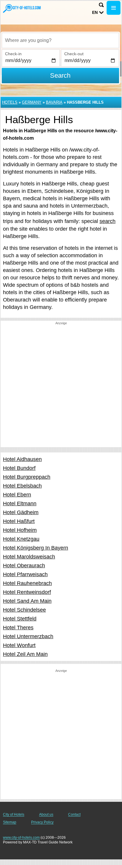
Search (60, 75)
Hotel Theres (18, 628)
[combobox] (60, 40)
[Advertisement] (61, 386)
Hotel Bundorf (19, 468)
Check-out (74, 53)
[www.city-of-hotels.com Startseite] (22, 8)
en (95, 12)
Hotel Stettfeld (19, 619)
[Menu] (114, 8)
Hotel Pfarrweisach (25, 574)
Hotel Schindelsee (24, 610)
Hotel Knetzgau (21, 539)
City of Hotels (13, 814)
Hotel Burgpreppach (26, 477)
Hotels (9, 102)
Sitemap (9, 822)
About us (46, 814)
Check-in (13, 53)
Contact (74, 814)
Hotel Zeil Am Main (25, 654)
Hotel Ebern (17, 495)
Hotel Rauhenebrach (27, 583)
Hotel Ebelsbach (22, 486)
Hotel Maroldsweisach (29, 557)
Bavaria (54, 102)
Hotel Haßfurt (19, 521)
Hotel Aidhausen (22, 459)
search (107, 221)
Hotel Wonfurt (19, 645)
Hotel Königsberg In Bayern (35, 548)
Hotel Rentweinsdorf (27, 592)
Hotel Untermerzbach (28, 636)
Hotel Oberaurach (24, 565)
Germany (31, 102)
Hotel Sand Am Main (27, 601)
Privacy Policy (42, 822)
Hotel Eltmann (19, 503)
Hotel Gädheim (20, 512)
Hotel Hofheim (20, 530)
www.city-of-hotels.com (21, 837)
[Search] (101, 5)
